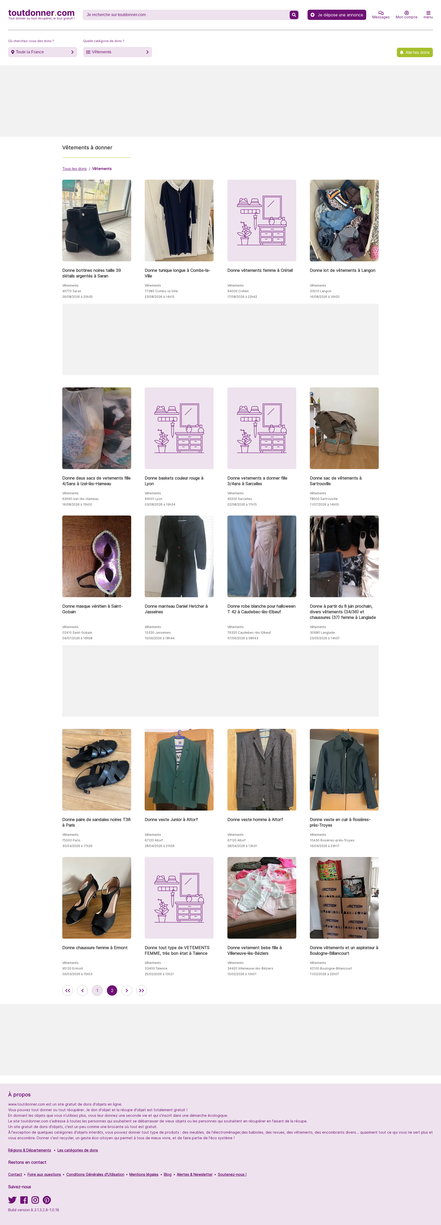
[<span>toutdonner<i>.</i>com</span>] (41, 14)
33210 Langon (320, 291)
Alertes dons (418, 52)
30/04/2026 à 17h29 (77, 846)
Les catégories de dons (77, 1150)
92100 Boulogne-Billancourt (331, 968)
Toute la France (30, 52)
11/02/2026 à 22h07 (324, 974)
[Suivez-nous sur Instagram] (35, 1201)
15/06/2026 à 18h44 (160, 638)
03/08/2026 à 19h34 (160, 504)
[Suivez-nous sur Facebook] (24, 1201)
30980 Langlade (322, 632)
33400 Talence (156, 968)
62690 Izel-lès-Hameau (80, 499)
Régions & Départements (29, 1150)
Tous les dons (74, 168)
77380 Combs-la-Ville (161, 291)
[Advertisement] (220, 101)
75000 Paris (71, 840)
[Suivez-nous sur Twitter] (12, 1201)
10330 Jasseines (158, 632)
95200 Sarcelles (239, 499)
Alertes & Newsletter (195, 1174)
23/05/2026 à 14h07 (325, 638)
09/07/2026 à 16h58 (77, 638)
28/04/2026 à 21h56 (160, 846)
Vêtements (101, 52)
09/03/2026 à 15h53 (77, 974)
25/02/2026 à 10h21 (159, 974)
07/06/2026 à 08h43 (242, 638)
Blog (168, 1174)
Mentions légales (143, 1174)
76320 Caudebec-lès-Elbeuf (249, 632)
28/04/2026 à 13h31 (242, 846)
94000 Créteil (238, 291)
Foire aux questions (44, 1174)
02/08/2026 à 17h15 (242, 504)
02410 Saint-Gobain (77, 632)
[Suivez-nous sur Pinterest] (47, 1201)
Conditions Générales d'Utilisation (95, 1174)
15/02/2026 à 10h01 (241, 974)
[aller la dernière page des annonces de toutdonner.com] (142, 990)
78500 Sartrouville (324, 499)
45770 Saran (71, 291)
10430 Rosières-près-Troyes (332, 840)
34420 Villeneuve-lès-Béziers (250, 968)
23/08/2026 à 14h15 (159, 297)
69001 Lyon (153, 499)
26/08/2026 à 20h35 (77, 297)
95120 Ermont (72, 968)
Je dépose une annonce (340, 14)
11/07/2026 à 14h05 (324, 504)
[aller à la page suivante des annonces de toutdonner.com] (127, 990)
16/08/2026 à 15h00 (77, 504)
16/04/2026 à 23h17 (324, 846)
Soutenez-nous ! (232, 1174)
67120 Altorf (154, 840)
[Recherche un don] (294, 15)
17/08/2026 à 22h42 (242, 297)
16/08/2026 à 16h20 (325, 297)
